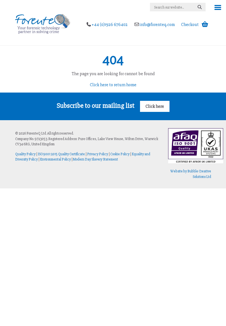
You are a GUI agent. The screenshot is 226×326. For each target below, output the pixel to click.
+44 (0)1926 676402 (110, 24)
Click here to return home (113, 85)
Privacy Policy (97, 154)
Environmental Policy (55, 159)
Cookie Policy (120, 154)
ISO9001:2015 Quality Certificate (61, 154)
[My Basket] (204, 24)
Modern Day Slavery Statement (95, 159)
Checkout (190, 24)
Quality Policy (25, 154)
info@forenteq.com (157, 24)
